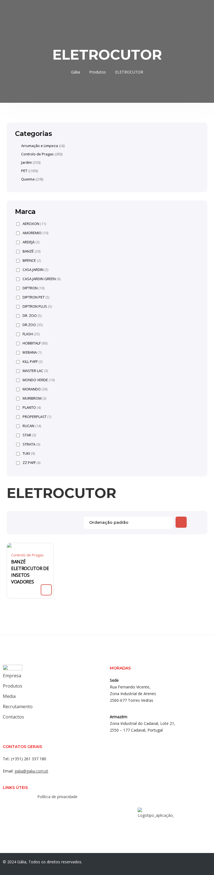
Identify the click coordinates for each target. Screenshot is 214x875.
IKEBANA (32, 352)
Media (9, 696)
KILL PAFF (32, 361)
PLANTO (32, 407)
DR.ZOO (33, 324)
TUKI (29, 453)
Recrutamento (18, 706)
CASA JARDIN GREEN (41, 279)
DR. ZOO (32, 315)
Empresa (12, 676)
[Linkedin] (63, 809)
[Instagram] (52, 809)
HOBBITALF (35, 343)
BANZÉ (31, 251)
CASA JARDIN (35, 269)
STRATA (31, 444)
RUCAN (32, 426)
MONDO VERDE (39, 380)
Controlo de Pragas (27, 555)
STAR (29, 435)
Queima (28, 179)
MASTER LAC (35, 370)
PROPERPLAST (37, 416)
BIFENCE (32, 260)
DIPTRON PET (36, 297)
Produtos (12, 686)
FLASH (31, 334)
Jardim (26, 162)
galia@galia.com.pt (31, 771)
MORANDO (35, 389)
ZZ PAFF (31, 462)
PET (24, 170)
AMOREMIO (35, 233)
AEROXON (34, 223)
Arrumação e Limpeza (39, 145)
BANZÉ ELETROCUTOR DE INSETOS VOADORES (30, 572)
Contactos (13, 717)
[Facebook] (41, 809)
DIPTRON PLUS (37, 306)
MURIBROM (34, 398)
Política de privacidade (57, 796)
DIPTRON (33, 288)
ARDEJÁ (31, 242)
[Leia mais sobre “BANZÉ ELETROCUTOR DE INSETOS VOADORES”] (46, 589)
